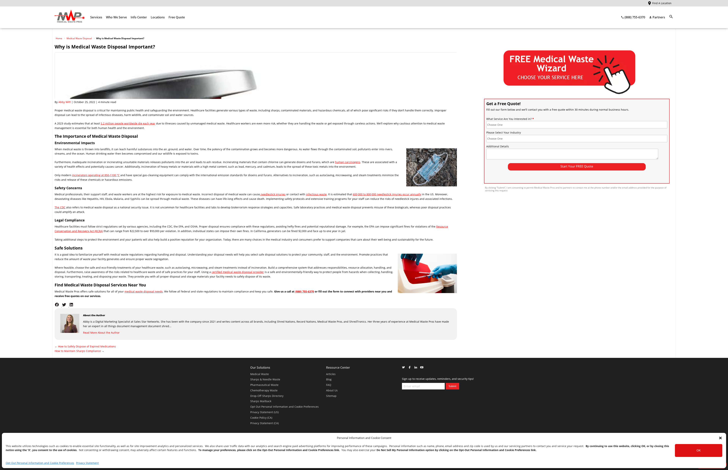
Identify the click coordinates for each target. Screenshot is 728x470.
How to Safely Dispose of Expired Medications (85, 346)
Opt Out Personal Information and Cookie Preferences (40, 463)
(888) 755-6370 (304, 291)
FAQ (328, 385)
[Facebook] (58, 306)
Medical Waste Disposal (79, 38)
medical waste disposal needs (144, 291)
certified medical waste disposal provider (238, 272)
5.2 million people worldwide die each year (128, 123)
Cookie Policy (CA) (261, 417)
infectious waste (316, 194)
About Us (332, 390)
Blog (329, 379)
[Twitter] (65, 306)
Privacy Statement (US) (264, 412)
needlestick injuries (273, 194)
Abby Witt (64, 102)
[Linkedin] (72, 306)
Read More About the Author (101, 332)
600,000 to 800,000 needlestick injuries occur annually (387, 194)
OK (699, 450)
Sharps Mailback (260, 401)
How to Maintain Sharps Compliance (79, 351)
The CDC (60, 207)
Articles (331, 374)
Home (59, 38)
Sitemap (331, 396)
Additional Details (497, 146)
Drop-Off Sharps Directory (266, 396)
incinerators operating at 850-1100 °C (96, 175)
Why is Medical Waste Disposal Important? (105, 46)
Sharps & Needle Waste (265, 379)
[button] (720, 438)
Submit (452, 386)
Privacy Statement (87, 463)
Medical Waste (259, 374)
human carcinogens (347, 162)
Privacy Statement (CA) (264, 423)
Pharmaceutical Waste (264, 385)
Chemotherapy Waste (264, 390)
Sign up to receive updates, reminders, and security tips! (438, 379)
